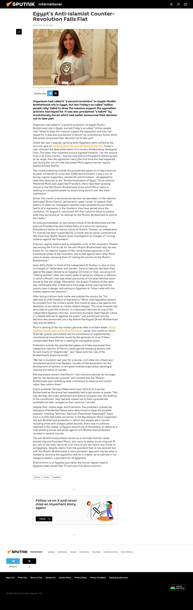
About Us (10, 577)
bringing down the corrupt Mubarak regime (77, 146)
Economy (84, 552)
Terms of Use (36, 577)
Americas (62, 552)
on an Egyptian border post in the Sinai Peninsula (74, 329)
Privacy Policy (80, 577)
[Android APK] (177, 588)
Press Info (22, 577)
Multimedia (127, 552)
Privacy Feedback (98, 577)
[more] (19, 32)
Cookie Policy (65, 577)
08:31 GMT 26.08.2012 (43, 25)
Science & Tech (111, 552)
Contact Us (51, 577)
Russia (73, 552)
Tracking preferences (118, 577)
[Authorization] (171, 4)
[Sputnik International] (22, 7)
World (51, 552)
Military (96, 552)
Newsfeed (56, 477)
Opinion (37, 477)
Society (46, 477)
